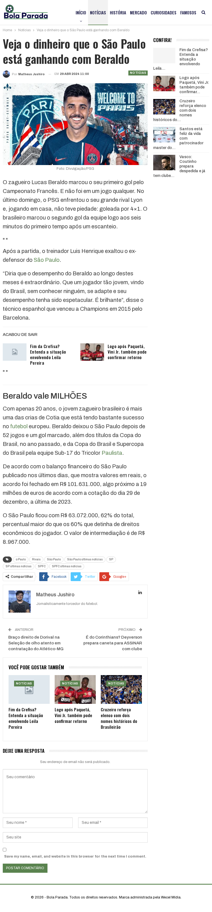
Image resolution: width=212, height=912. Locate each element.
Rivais (36, 559)
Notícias (98, 12)
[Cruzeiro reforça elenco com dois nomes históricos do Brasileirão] (121, 689)
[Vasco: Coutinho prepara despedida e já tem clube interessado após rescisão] (164, 162)
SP (111, 559)
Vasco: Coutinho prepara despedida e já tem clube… (179, 166)
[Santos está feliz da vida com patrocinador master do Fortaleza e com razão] (164, 134)
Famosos (188, 12)
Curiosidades (163, 12)
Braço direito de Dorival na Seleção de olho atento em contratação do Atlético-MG (35, 643)
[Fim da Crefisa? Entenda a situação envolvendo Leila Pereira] (14, 352)
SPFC (42, 566)
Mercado (138, 12)
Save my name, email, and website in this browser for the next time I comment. (75, 856)
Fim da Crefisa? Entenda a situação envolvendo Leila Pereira (48, 354)
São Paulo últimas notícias (85, 559)
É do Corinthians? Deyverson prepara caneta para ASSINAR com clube (112, 643)
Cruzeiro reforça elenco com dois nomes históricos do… (179, 110)
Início (81, 12)
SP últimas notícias (18, 566)
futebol (19, 426)
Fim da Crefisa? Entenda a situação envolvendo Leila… (180, 59)
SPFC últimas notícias (66, 566)
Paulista (112, 453)
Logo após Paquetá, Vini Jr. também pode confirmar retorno (127, 351)
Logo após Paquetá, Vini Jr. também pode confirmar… (194, 85)
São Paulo (47, 260)
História (118, 12)
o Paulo (21, 559)
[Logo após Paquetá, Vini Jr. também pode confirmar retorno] (92, 352)
